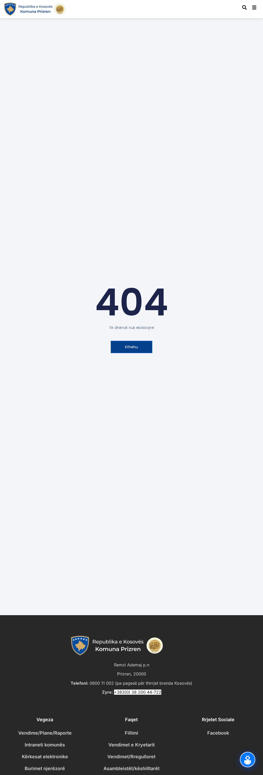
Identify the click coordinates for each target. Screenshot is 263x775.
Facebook (218, 733)
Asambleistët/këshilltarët (131, 768)
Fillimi (131, 733)
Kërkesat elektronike (45, 756)
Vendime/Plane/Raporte (45, 733)
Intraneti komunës (45, 744)
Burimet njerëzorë (45, 768)
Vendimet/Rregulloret (131, 756)
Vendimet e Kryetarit (131, 744)
